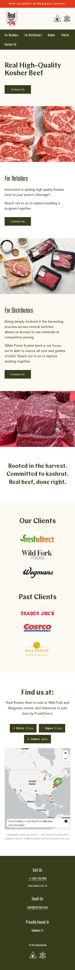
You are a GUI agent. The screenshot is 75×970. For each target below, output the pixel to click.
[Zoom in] (65, 753)
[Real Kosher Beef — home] (11, 18)
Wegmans (54, 728)
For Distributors (33, 35)
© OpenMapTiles (33, 821)
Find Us (65, 35)
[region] (37, 788)
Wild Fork (25, 728)
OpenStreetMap (16, 825)
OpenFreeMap (15, 821)
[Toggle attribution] (66, 821)
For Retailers (11, 35)
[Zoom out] (65, 758)
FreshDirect (39, 739)
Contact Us (11, 44)
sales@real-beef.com (37, 907)
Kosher (51, 35)
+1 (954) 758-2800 (37, 878)
